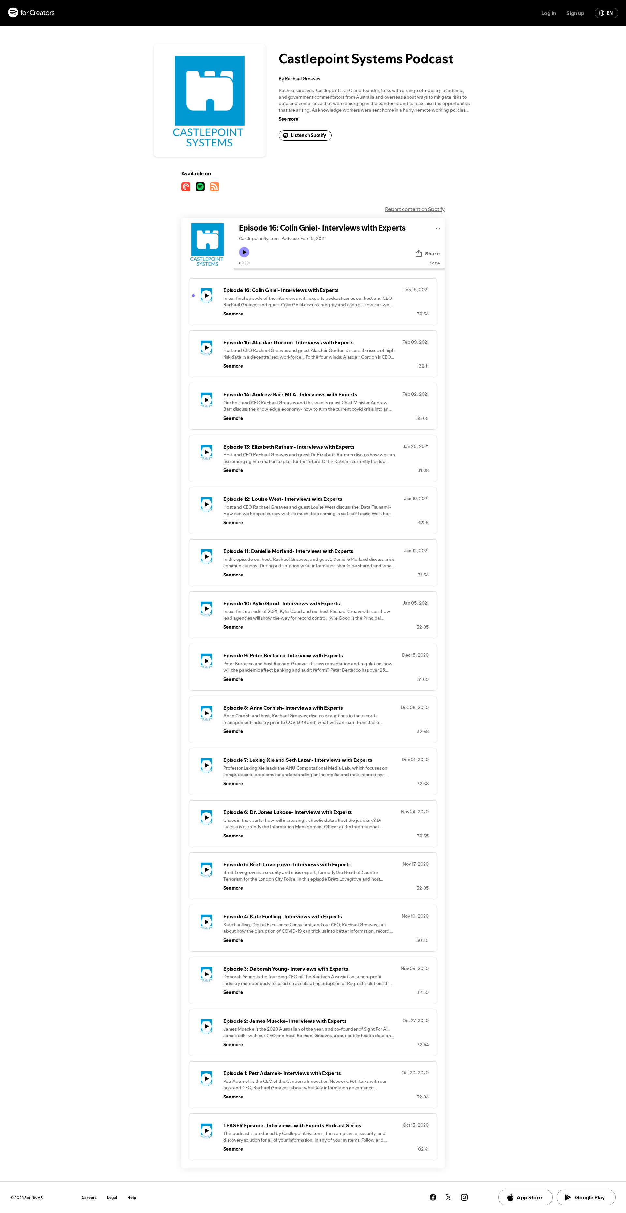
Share (432, 253)
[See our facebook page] (433, 1197)
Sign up (575, 13)
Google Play (590, 1197)
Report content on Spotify (415, 209)
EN (610, 13)
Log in (548, 13)
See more (288, 119)
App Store (529, 1197)
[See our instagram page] (464, 1197)
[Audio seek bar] (339, 269)
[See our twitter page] (449, 1197)
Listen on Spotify (308, 135)
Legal (112, 1197)
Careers (89, 1197)
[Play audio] (438, 227)
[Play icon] (244, 252)
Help (131, 1197)
